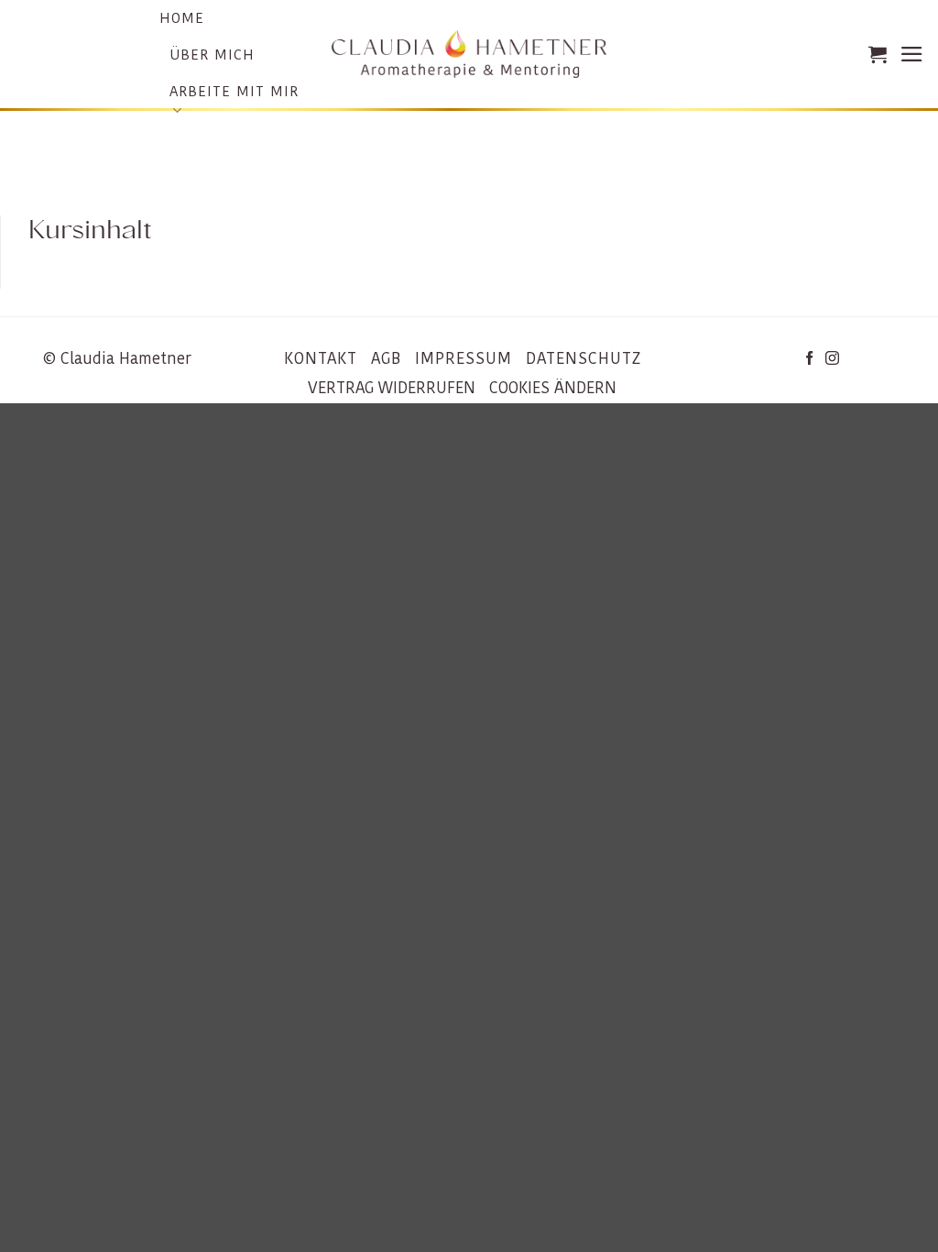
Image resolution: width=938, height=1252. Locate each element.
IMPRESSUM (463, 358)
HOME (181, 17)
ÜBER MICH (212, 54)
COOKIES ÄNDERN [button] (552, 388)
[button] (877, 54)
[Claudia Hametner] (469, 54)
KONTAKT (320, 358)
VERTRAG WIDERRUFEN (391, 388)
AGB (386, 358)
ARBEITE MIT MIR (234, 91)
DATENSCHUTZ (583, 358)
